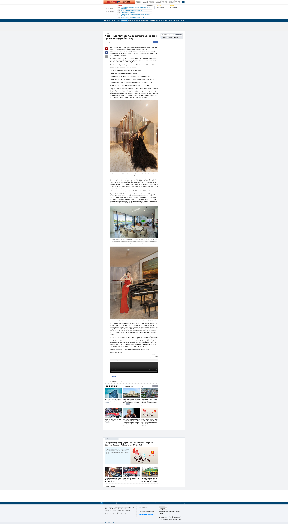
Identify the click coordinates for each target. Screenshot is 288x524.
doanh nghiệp (119, 381)
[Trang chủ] (101, 20)
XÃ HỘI (104, 20)
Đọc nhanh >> (150, 5)
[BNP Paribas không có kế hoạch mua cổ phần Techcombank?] (113, 393)
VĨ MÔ (151, 20)
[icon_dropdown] (183, 2)
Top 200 (185, 503)
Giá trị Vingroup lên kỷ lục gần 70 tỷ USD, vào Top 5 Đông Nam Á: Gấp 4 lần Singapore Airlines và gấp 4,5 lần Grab (149, 422)
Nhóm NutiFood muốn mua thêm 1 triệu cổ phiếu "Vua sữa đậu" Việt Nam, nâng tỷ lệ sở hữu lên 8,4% (131, 402)
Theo (134, 359)
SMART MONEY (137, 20)
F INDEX (182, 20)
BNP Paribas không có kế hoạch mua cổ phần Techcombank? (113, 400)
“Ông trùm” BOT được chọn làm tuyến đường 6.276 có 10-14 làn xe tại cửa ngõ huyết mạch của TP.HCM (149, 402)
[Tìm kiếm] (178, 34)
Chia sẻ (155, 42)
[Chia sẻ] (106, 52)
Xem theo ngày (129, 386)
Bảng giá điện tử (111, 8)
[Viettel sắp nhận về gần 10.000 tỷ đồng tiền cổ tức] (113, 413)
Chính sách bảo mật (109, 522)
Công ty (164, 37)
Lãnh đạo (176, 37)
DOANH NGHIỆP (124, 20)
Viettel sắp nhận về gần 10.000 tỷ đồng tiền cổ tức (113, 420)
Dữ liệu (177, 20)
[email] (106, 56)
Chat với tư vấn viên (147, 514)
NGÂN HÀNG (130, 20)
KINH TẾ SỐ (155, 20)
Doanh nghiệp (124, 42)
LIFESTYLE (170, 20)
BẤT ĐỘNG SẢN (117, 20)
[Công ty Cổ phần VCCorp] (171, 508)
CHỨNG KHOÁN (110, 20)
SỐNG (166, 20)
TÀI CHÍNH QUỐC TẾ (145, 20)
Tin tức (170, 37)
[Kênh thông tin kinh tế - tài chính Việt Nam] (119, 2)
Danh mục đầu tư (111, 11)
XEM (155, 386)
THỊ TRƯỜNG (161, 20)
